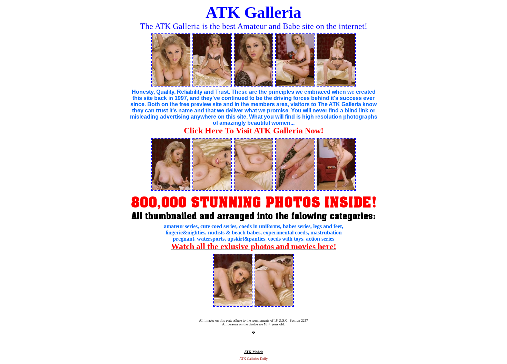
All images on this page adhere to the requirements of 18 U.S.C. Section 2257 (253, 320)
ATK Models (253, 352)
